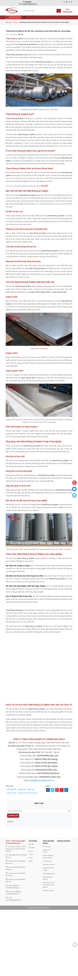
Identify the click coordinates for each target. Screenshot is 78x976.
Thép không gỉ (11, 39)
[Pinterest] (62, 790)
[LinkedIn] (66, 790)
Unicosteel (54, 109)
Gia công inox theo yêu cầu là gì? (27, 793)
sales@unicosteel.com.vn (42, 780)
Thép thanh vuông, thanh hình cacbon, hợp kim (48, 885)
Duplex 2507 (31, 789)
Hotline (67, 11)
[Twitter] (66, 2)
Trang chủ (8, 22)
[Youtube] (69, 2)
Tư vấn (31, 854)
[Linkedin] (71, 2)
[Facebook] (64, 2)
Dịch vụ (31, 851)
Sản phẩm (32, 847)
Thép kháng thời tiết (49, 873)
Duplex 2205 (21, 789)
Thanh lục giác (47, 861)
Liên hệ (31, 861)
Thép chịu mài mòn (48, 864)
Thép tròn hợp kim (48, 890)
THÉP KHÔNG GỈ (11, 789)
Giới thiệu (31, 844)
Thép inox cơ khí (11, 793)
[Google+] (57, 790)
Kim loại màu (47, 846)
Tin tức (15, 22)
